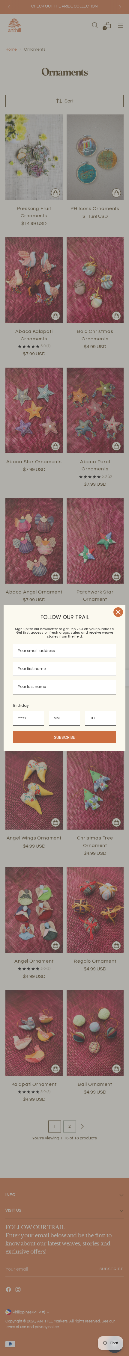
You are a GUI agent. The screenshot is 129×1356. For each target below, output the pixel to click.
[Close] (118, 612)
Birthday (21, 705)
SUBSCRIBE (64, 737)
